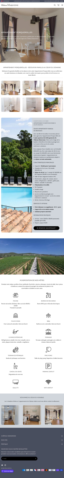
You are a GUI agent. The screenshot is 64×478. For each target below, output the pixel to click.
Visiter (5, 422)
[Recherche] (54, 5)
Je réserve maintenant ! (46, 228)
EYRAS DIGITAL (8, 468)
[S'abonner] (35, 458)
